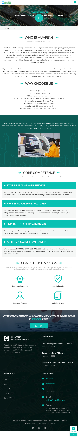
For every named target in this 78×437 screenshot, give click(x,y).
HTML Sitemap (42, 423)
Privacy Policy (31, 423)
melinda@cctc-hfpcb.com (55, 400)
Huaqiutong (63, 420)
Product (7, 389)
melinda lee (50, 384)
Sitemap (52, 423)
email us (36, 318)
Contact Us (39, 326)
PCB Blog (7, 393)
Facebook (49, 378)
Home (4, 28)
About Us (7, 384)
